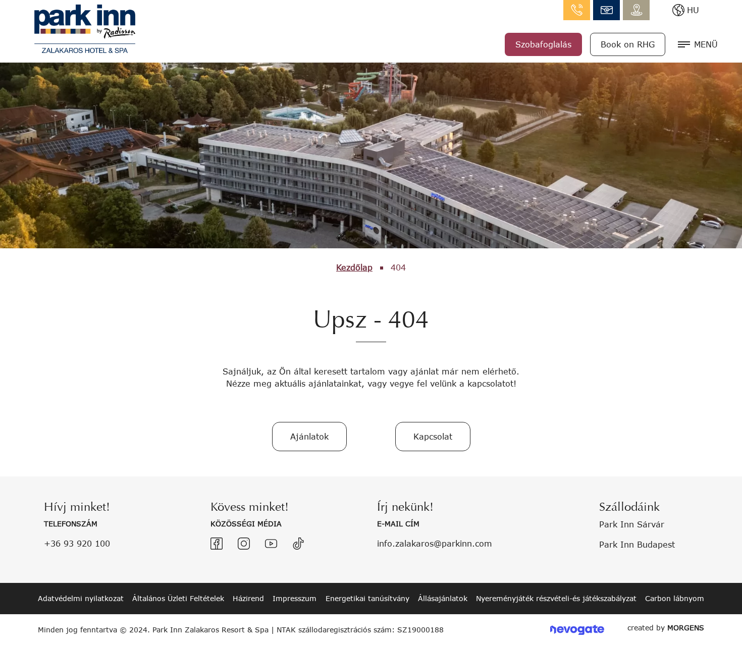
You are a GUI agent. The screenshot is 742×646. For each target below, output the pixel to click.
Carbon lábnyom (674, 598)
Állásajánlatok (442, 598)
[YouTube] (271, 543)
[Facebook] (216, 543)
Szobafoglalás (543, 44)
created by (665, 627)
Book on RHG (628, 44)
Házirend (248, 598)
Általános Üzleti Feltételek (178, 598)
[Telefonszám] (576, 10)
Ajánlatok (309, 436)
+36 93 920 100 (77, 543)
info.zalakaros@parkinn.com (606, 10)
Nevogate (577, 630)
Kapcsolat (432, 436)
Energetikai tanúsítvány (367, 598)
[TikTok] (298, 543)
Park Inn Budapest (637, 544)
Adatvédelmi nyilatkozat (81, 598)
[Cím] (636, 10)
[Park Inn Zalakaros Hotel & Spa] (84, 27)
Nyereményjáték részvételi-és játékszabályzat (556, 598)
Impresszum (294, 598)
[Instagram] (244, 543)
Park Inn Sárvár (631, 524)
